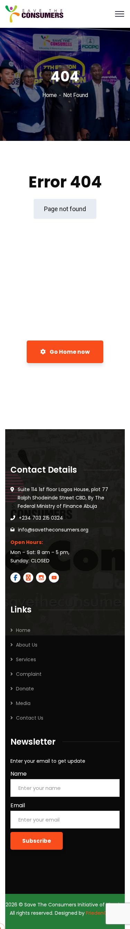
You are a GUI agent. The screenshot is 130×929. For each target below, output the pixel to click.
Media (23, 703)
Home (49, 95)
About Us (26, 644)
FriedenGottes (103, 913)
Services (26, 659)
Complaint (29, 674)
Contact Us (29, 717)
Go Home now (69, 352)
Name (18, 774)
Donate (25, 688)
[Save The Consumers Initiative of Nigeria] (34, 13)
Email (17, 805)
